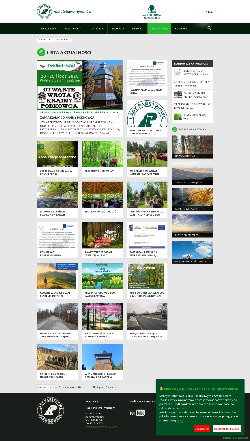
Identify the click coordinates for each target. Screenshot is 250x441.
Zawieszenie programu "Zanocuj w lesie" (99, 254)
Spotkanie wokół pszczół (101, 211)
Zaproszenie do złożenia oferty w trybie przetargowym (145, 133)
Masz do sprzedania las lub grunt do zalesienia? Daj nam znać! (147, 296)
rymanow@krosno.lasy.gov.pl (101, 426)
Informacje (45, 39)
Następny (98, 387)
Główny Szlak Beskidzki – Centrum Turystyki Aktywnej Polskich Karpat (56, 296)
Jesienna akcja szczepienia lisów (195, 72)
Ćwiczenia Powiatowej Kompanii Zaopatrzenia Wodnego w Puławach (144, 174)
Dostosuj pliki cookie (227, 428)
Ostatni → (111, 387)
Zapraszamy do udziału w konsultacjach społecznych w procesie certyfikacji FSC (56, 175)
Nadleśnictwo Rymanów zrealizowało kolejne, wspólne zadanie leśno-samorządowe (55, 338)
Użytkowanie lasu (185, 156)
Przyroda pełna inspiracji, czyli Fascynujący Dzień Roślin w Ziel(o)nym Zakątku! (146, 216)
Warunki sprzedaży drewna (191, 261)
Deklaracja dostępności (235, 438)
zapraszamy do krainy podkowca (67, 118)
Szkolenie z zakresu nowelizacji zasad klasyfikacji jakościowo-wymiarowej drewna (55, 378)
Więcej (181, 420)
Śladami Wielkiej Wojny (99, 171)
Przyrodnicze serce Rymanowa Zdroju (186, 237)
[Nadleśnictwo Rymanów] (44, 11)
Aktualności (63, 39)
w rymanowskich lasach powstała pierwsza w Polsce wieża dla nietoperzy (100, 378)
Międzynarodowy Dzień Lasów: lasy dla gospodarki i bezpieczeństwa (100, 297)
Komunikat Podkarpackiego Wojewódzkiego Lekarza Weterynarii (55, 257)
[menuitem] (48, 28)
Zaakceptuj (202, 428)
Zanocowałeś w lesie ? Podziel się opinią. (99, 335)
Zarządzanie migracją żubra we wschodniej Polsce (143, 255)
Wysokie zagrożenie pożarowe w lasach (52, 213)
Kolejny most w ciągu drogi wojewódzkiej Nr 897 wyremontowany (146, 336)
